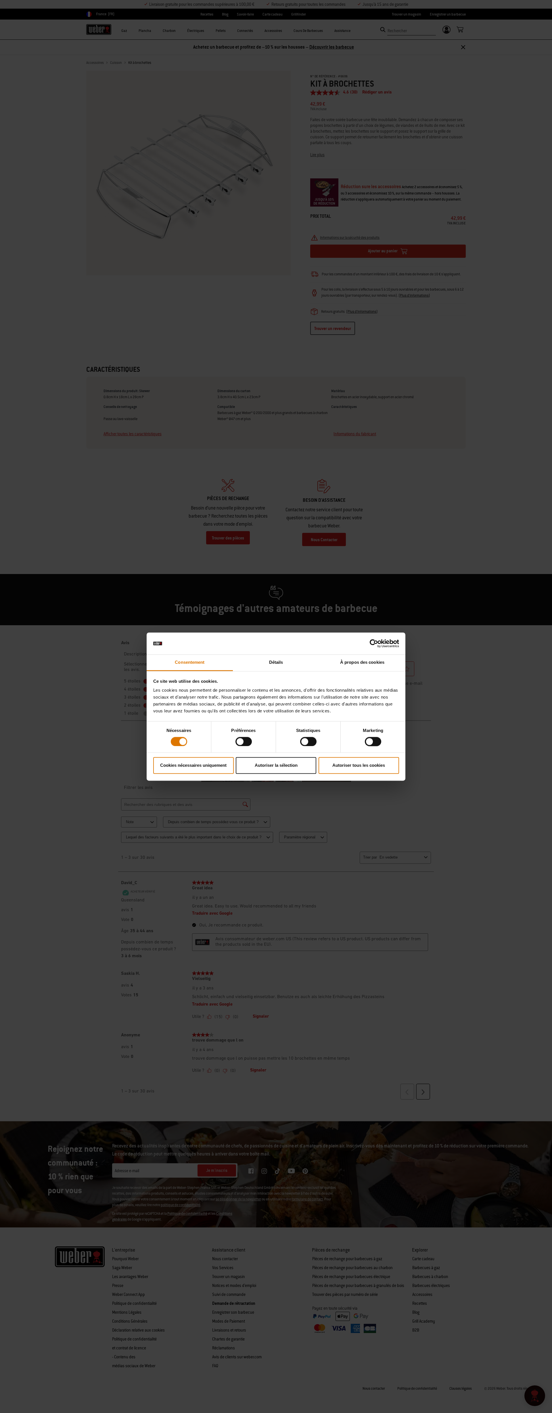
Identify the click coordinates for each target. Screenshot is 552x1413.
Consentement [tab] (189, 662)
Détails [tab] (276, 662)
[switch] (243, 741)
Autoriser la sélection (276, 765)
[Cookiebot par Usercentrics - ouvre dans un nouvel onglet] (374, 643)
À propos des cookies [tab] (362, 662)
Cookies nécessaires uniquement (193, 765)
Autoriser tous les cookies (358, 765)
